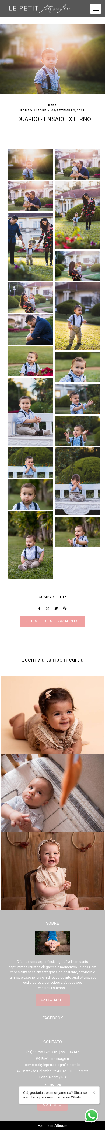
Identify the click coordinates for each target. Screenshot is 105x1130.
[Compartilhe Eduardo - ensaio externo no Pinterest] (65, 608)
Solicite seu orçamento (52, 621)
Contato (52, 1104)
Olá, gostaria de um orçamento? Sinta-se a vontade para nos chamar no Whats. (55, 1095)
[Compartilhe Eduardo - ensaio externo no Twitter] (56, 608)
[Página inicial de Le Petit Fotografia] (39, 8)
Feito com (53, 1126)
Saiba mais (52, 1000)
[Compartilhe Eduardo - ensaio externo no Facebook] (39, 608)
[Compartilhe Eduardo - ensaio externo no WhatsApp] (47, 608)
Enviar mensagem (55, 1058)
